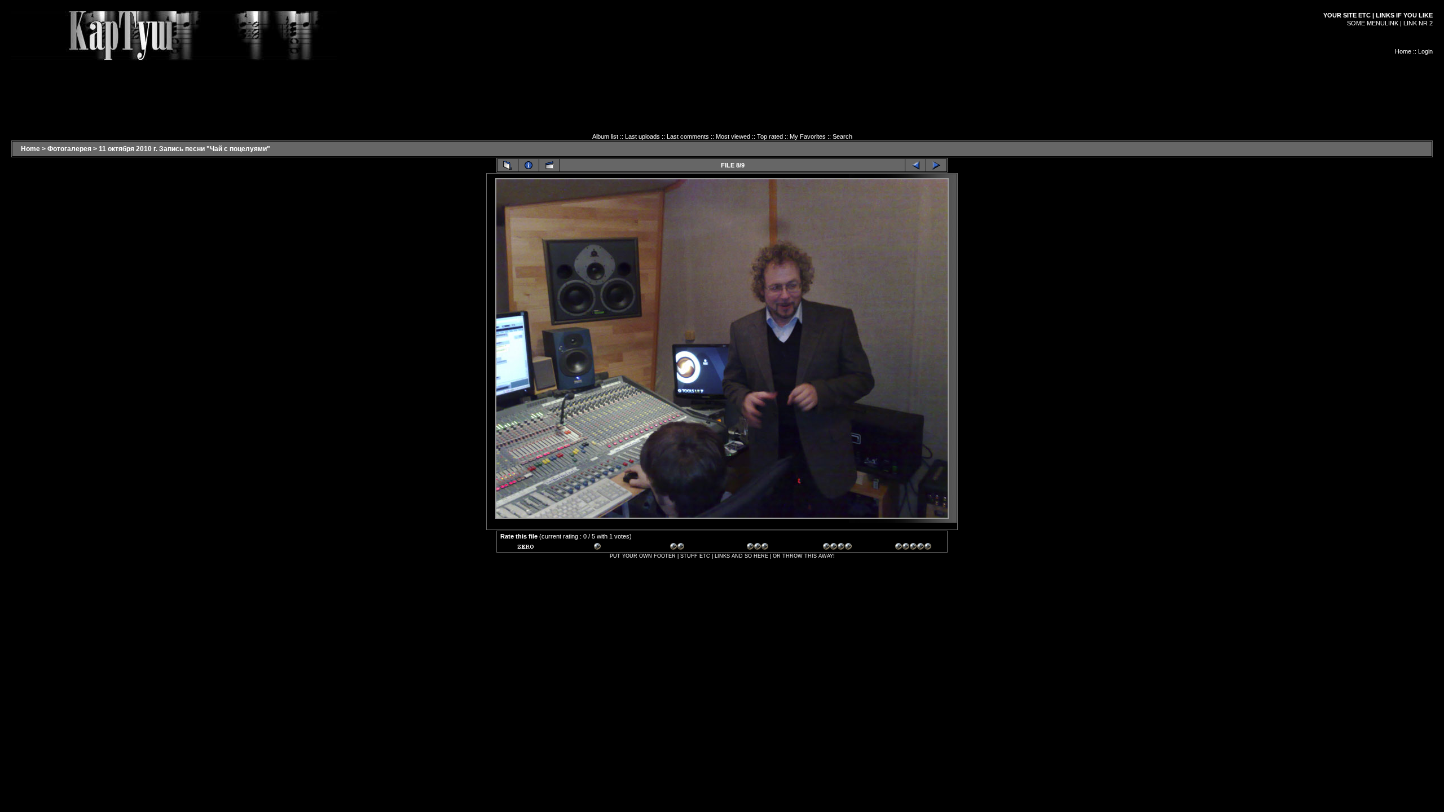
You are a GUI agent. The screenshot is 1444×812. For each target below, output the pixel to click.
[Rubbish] (535, 548)
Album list (605, 136)
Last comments (688, 136)
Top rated (770, 136)
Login (1425, 51)
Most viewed (733, 136)
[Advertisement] (722, 85)
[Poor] (612, 548)
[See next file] (936, 165)
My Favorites (808, 136)
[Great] (913, 548)
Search (842, 136)
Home (1403, 51)
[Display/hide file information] (528, 165)
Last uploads (642, 136)
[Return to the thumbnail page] (508, 165)
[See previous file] (915, 165)
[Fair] (688, 548)
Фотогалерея (69, 149)
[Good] (765, 548)
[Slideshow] (549, 165)
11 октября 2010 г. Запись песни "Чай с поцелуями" (184, 149)
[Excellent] (841, 548)
